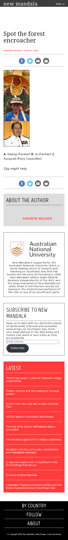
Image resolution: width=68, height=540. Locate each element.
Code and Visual (54, 534)
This (6, 169)
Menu (59, 4)
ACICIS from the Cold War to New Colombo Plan (32, 406)
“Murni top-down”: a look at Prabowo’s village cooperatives (33, 380)
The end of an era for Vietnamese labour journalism (30, 429)
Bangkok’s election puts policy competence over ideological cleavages (32, 451)
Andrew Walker (12, 51)
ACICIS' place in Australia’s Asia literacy (30, 417)
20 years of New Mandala (21, 475)
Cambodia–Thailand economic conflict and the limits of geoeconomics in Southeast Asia (34, 487)
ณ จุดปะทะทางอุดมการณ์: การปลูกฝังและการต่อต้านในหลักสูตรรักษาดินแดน (31, 464)
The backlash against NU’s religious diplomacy (34, 439)
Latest (13, 368)
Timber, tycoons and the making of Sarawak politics (32, 393)
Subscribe (17, 348)
